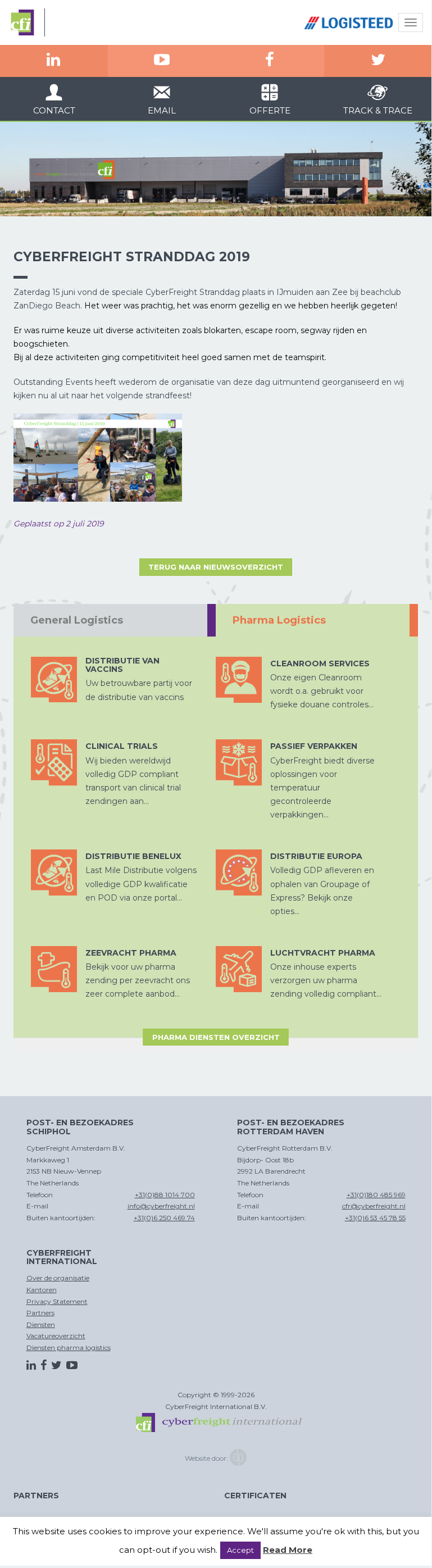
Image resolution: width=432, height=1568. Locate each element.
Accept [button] (240, 1550)
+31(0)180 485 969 (376, 1194)
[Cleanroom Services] (239, 680)
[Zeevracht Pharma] (54, 969)
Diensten (40, 1324)
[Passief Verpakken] (239, 762)
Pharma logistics (279, 620)
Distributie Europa (316, 856)
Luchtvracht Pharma (322, 953)
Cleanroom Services (320, 663)
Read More (287, 1549)
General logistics (76, 620)
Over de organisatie (57, 1278)
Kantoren (41, 1289)
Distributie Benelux (133, 856)
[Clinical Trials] (54, 762)
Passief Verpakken (313, 746)
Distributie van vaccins (122, 665)
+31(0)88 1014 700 (165, 1194)
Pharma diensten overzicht (216, 1037)
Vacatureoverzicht (55, 1335)
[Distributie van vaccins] (54, 680)
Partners (40, 1312)
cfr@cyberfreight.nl (374, 1206)
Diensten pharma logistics (68, 1347)
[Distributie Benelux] (54, 872)
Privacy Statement (57, 1301)
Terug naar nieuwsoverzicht (215, 566)
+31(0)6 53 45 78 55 (375, 1218)
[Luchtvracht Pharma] (239, 969)
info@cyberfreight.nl (161, 1206)
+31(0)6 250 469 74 (164, 1218)
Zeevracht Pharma (130, 953)
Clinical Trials (121, 746)
